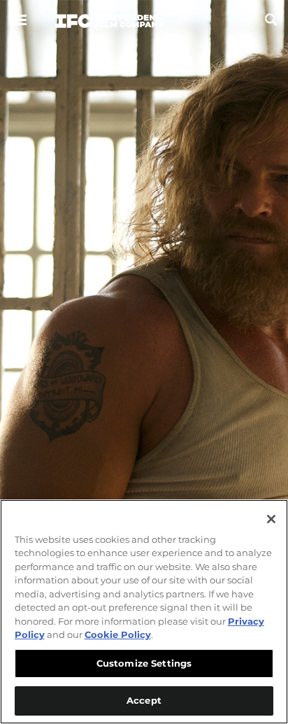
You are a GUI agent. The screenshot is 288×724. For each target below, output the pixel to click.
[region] (144, 611)
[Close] (271, 519)
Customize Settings (144, 663)
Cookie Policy (118, 634)
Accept (144, 700)
